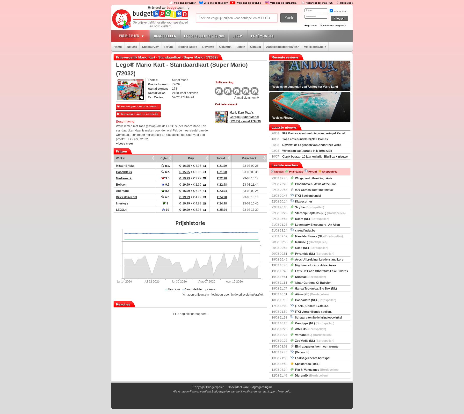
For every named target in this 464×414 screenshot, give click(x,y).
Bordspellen (165, 36)
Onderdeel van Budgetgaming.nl (250, 387)
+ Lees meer (124, 143)
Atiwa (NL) (311, 294)
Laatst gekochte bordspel (312, 358)
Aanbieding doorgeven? (282, 47)
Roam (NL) (311, 219)
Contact (255, 47)
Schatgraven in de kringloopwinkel (317, 317)
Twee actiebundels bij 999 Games (305, 139)
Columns (225, 47)
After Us (310, 329)
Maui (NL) (310, 242)
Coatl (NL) (311, 248)
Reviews (208, 47)
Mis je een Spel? (315, 47)
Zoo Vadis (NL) (314, 340)
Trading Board (187, 47)
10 (167, 209)
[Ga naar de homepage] (150, 19)
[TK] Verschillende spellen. (313, 311)
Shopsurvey (150, 47)
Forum (168, 47)
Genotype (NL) (314, 323)
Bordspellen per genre (204, 36)
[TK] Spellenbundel (307, 195)
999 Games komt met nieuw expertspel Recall (313, 133)
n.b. (167, 165)
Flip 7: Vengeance (316, 369)
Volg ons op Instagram (283, 2)
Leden (241, 47)
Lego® (237, 36)
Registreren (310, 25)
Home (118, 47)
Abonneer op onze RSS (319, 2)
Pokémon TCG (262, 36)
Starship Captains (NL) (320, 213)
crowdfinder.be (304, 230)
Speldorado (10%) (306, 364)
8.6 (167, 191)
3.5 (167, 178)
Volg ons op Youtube (249, 2)
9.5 (167, 184)
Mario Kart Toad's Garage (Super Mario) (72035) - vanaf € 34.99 (245, 117)
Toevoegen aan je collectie (139, 114)
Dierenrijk (310, 375)
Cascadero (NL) (315, 300)
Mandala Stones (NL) (318, 236)
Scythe (309, 207)
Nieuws (132, 47)
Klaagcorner (303, 201)
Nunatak (310, 277)
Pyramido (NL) (314, 253)
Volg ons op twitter (185, 2)
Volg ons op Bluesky (216, 2)
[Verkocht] (301, 352)
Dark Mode (346, 2)
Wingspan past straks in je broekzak (307, 151)
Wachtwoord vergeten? (333, 25)
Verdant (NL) (313, 335)
